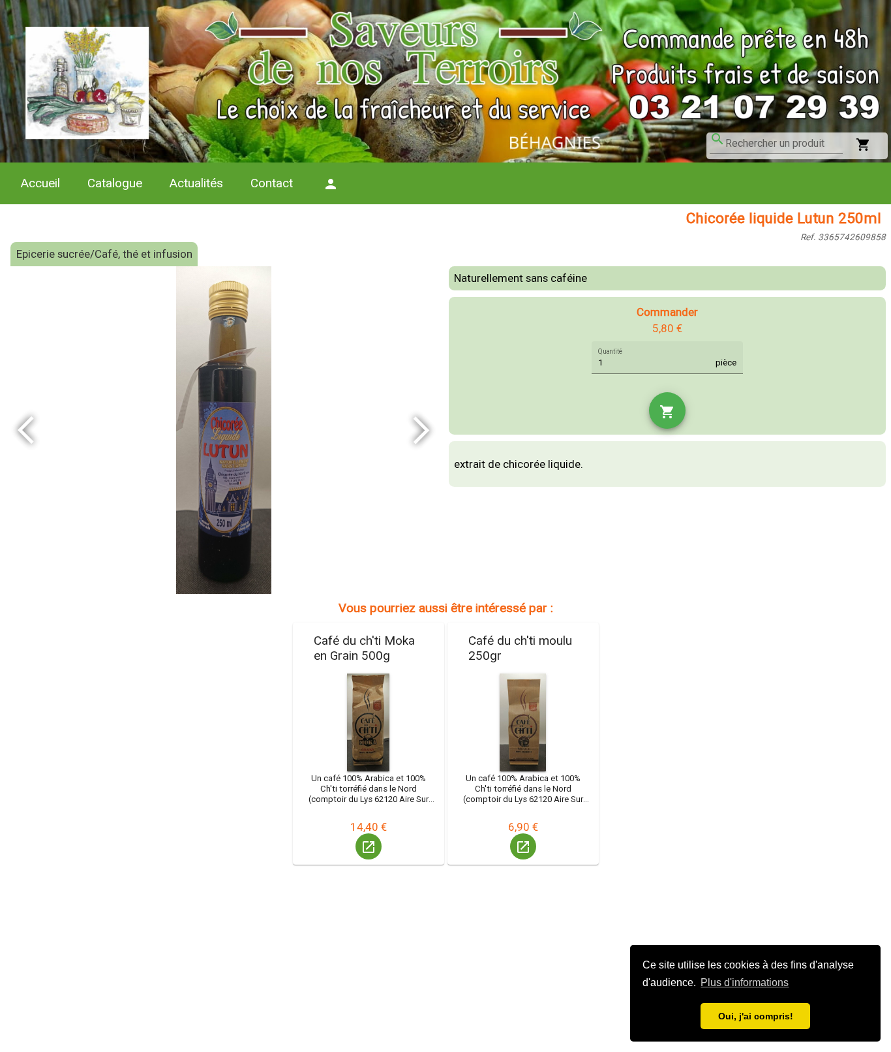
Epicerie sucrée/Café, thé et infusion (104, 253)
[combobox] (784, 143)
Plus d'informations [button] (745, 982)
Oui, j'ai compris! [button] (755, 1016)
